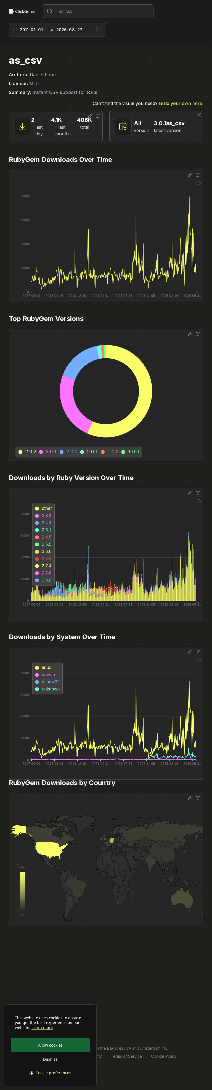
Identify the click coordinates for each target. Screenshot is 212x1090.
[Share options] (90, 116)
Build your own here (180, 103)
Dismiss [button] (50, 1059)
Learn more (42, 1027)
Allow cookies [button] (50, 1045)
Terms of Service (126, 1056)
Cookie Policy (163, 1056)
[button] (50, 1073)
